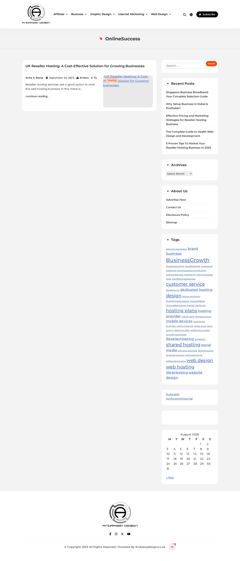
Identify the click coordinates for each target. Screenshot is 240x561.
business (173, 254)
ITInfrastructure (203, 317)
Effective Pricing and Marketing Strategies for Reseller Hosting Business (187, 120)
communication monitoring (191, 270)
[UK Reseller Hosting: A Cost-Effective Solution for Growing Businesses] (128, 91)
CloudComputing (175, 266)
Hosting (112, 80)
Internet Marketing (131, 14)
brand (193, 249)
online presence (185, 326)
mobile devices (179, 321)
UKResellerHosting (176, 361)
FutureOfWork (197, 301)
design (173, 295)
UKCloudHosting (193, 355)
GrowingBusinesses (176, 305)
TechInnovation (205, 351)
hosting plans (181, 310)
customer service (185, 284)
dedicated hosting (196, 290)
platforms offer (182, 330)
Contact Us (173, 207)
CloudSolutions (192, 266)
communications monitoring (181, 275)
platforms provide (200, 330)
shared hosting (183, 344)
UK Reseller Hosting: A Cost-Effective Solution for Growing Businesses (85, 66)
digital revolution (191, 296)
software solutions (187, 351)
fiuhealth (173, 394)
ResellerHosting (180, 339)
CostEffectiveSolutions (184, 279)
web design (200, 360)
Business (77, 14)
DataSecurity (173, 290)
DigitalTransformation (177, 301)
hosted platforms (196, 305)
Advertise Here (176, 199)
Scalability (200, 339)
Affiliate (59, 14)
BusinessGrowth (187, 260)
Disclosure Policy (177, 214)
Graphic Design (100, 14)
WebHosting (177, 372)
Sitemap (171, 222)
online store (200, 326)
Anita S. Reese (34, 77)
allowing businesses (176, 249)
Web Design (159, 14)
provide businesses (176, 334)
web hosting (180, 366)
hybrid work (188, 317)
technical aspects (175, 355)
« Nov (170, 477)
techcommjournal (179, 398)
